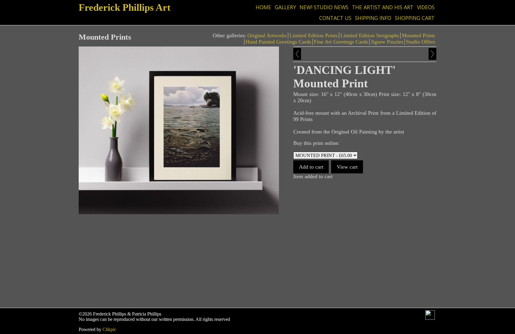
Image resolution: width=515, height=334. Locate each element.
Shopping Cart (415, 17)
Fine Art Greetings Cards (341, 42)
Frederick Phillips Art (124, 7)
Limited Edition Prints (313, 35)
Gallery (285, 7)
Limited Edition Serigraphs (369, 35)
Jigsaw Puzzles (387, 42)
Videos (426, 7)
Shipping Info (373, 17)
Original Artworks (267, 35)
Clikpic (109, 329)
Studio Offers (420, 42)
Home (263, 7)
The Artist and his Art (382, 7)
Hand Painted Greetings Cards (278, 42)
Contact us (335, 17)
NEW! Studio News (324, 7)
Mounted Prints (418, 35)
